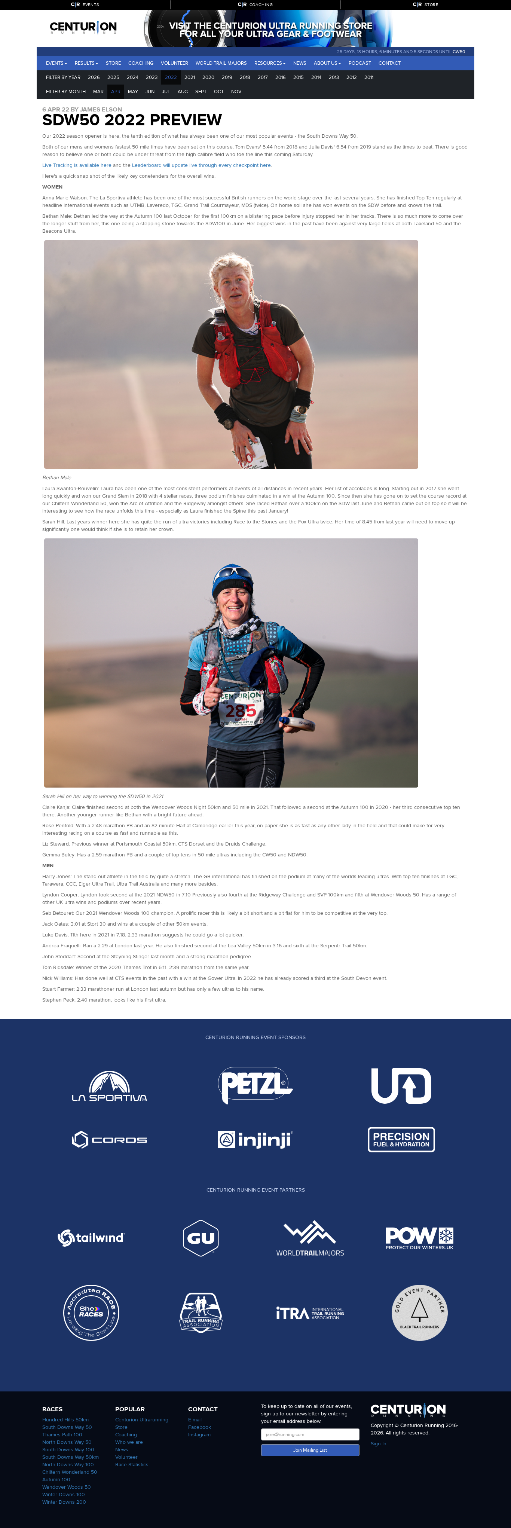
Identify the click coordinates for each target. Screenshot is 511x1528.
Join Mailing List (310, 1450)
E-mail (195, 1420)
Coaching (140, 63)
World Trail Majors (221, 63)
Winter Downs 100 (63, 1494)
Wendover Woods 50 (66, 1487)
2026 (94, 77)
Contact (390, 63)
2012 (351, 77)
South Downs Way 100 (68, 1449)
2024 (132, 77)
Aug (183, 92)
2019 (227, 77)
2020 (208, 77)
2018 (245, 77)
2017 (263, 77)
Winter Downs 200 (64, 1502)
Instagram (199, 1434)
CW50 (459, 51)
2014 (316, 77)
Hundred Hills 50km (65, 1420)
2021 (189, 77)
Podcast (360, 63)
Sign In (378, 1443)
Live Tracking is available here (76, 165)
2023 (151, 77)
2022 (171, 77)
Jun (150, 92)
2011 (368, 77)
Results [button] (85, 63)
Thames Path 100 (62, 1434)
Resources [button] (268, 63)
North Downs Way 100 (68, 1464)
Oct (219, 92)
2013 (334, 77)
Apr (115, 92)
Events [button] (55, 63)
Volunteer (174, 63)
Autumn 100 (56, 1479)
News (299, 63)
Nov (236, 92)
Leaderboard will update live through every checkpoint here (201, 165)
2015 (298, 77)
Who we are (129, 1442)
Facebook (199, 1427)
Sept (200, 92)
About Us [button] (325, 63)
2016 (280, 77)
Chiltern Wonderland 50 (69, 1472)
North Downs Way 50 (67, 1442)
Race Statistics (132, 1464)
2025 (113, 77)
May (133, 92)
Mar (98, 92)
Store (113, 63)
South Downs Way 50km (70, 1457)
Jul (166, 92)
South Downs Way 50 (67, 1427)
